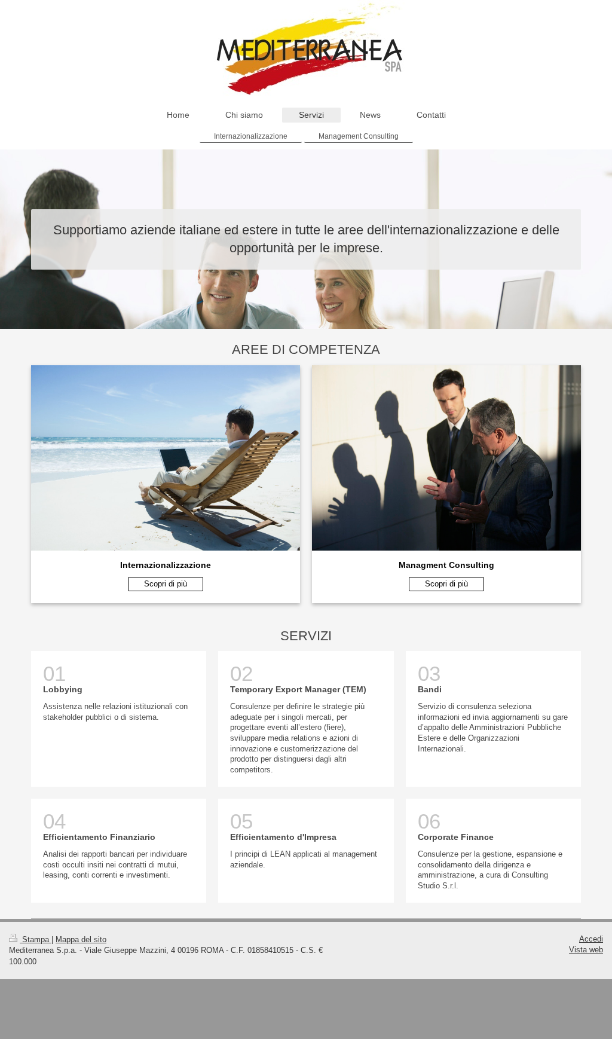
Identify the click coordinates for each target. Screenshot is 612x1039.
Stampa (35, 939)
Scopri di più (165, 583)
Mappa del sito (81, 939)
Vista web (586, 949)
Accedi (591, 938)
